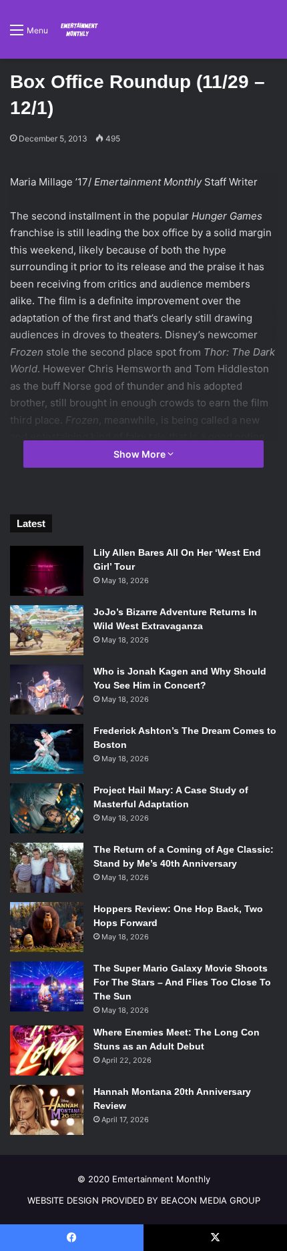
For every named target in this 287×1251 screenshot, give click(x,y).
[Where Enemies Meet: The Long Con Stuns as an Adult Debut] (46, 1050)
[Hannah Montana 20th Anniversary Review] (46, 1110)
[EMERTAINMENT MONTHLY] (78, 29)
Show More (140, 454)
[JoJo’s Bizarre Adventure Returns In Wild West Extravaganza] (46, 630)
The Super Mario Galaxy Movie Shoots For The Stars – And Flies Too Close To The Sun (182, 982)
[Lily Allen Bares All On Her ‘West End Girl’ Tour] (46, 571)
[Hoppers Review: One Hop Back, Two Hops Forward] (46, 927)
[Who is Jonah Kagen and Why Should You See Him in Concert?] (46, 690)
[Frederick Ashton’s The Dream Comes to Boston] (46, 749)
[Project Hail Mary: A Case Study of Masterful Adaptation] (46, 808)
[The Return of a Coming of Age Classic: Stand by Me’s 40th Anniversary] (46, 868)
